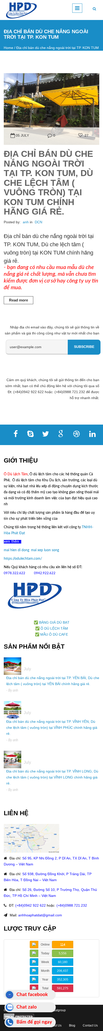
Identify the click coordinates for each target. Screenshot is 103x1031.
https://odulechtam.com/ (23, 558)
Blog (72, 1025)
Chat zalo (26, 1007)
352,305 (62, 979)
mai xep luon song (45, 550)
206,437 (62, 971)
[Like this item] (80, 135)
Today (45, 953)
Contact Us (90, 1025)
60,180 (63, 962)
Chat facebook (32, 994)
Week (45, 962)
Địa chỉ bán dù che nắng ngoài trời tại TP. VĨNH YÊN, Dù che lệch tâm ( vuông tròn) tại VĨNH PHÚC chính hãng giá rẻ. (51, 728)
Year (45, 979)
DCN (38, 222)
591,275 (62, 988)
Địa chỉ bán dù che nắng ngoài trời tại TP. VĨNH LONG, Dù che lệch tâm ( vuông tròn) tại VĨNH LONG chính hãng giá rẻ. (52, 777)
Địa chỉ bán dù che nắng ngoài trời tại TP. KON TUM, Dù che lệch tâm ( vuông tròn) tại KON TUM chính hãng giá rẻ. (48, 182)
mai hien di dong (16, 550)
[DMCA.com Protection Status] (19, 1016)
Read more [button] (18, 300)
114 (62, 944)
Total (45, 988)
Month (45, 971)
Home (8, 48)
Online (45, 944)
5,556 (62, 953)
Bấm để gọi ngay (34, 1022)
